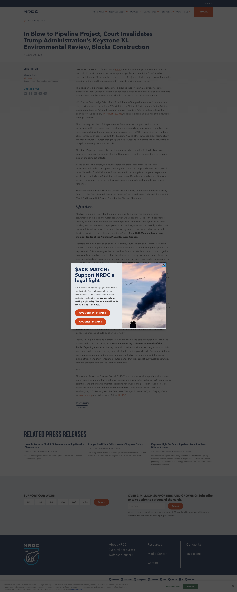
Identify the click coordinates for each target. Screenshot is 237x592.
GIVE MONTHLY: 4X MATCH (92, 313)
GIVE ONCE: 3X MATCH (90, 322)
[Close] (164, 265)
